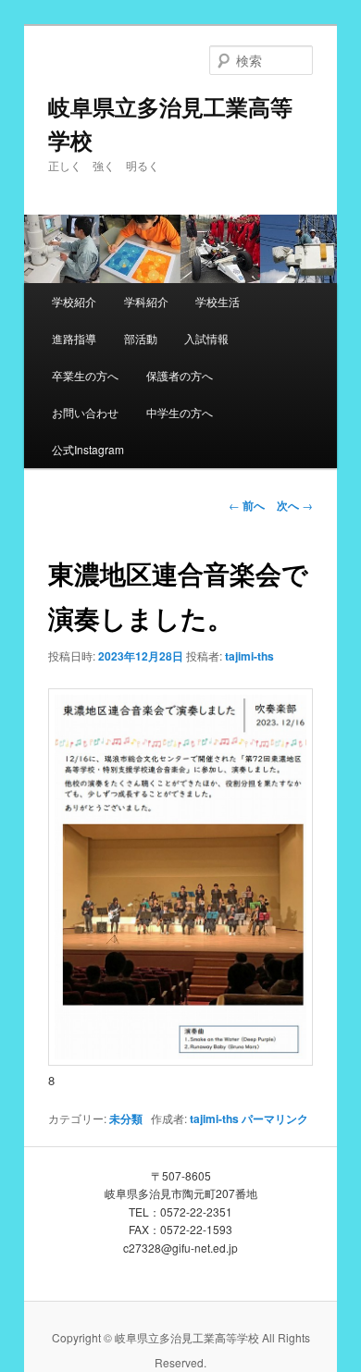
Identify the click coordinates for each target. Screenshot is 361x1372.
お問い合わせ (85, 412)
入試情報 (206, 338)
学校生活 (217, 301)
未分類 (126, 1118)
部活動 (140, 338)
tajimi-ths (249, 656)
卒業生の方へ (85, 375)
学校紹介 (74, 301)
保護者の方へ (179, 375)
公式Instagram (88, 449)
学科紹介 (146, 301)
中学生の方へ (179, 412)
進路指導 (74, 338)
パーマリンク (275, 1118)
